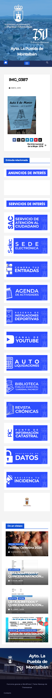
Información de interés (27, 630)
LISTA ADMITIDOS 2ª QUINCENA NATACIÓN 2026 (24, 576)
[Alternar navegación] (27, 63)
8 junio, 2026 (17, 638)
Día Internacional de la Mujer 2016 (35, 145)
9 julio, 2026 (17, 581)
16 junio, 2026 (17, 609)
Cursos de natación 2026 (26, 634)
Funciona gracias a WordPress (19, 684)
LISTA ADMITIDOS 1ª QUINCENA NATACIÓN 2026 (24, 605)
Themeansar (27, 687)
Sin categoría (14, 570)
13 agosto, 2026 (18, 552)
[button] (47, 62)
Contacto (7, 693)
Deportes (12, 598)
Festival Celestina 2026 (25, 547)
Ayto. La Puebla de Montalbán (37, 661)
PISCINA (21, 598)
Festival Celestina (16, 544)
